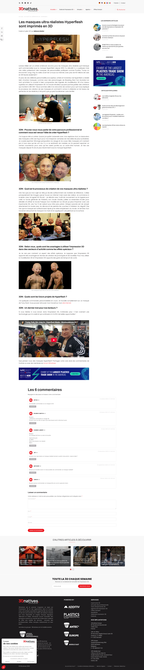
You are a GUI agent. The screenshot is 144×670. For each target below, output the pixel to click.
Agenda (88, 9)
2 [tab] (73, 569)
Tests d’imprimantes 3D (98, 607)
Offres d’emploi (98, 9)
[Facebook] (2, 28)
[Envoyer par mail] (2, 36)
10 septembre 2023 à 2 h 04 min (106, 465)
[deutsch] (99, 3)
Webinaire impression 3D (98, 614)
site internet (66, 303)
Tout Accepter (30, 661)
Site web (30, 522)
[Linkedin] (2, 32)
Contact (123, 3)
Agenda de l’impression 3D (99, 608)
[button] (4, 667)
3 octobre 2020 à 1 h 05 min (107, 399)
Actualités (53, 9)
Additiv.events (47, 627)
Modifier (19, 661)
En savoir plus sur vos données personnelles (13, 656)
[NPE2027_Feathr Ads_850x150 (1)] (54, 374)
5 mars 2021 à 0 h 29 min (108, 429)
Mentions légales (101, 666)
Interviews (44, 16)
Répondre (32, 406)
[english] (102, 3)
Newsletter (94, 612)
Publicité (116, 3)
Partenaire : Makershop (119, 666)
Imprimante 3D (95, 603)
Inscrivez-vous (85, 586)
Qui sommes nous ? (70, 666)
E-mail (30, 517)
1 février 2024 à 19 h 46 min (107, 478)
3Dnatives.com (36, 627)
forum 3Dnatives (50, 363)
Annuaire (79, 9)
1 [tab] (70, 569)
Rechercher (122, 9)
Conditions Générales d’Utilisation (86, 666)
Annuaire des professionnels (99, 605)
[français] (107, 3)
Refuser (7, 661)
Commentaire (32, 498)
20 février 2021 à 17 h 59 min (107, 412)
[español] (104, 3)
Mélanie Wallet (39, 31)
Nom (29, 511)
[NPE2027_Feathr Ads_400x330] (109, 73)
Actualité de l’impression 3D (32, 16)
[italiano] (109, 3)
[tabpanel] (31, 556)
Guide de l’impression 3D (66, 9)
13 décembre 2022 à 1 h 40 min (106, 451)
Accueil (21, 16)
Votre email (57, 586)
